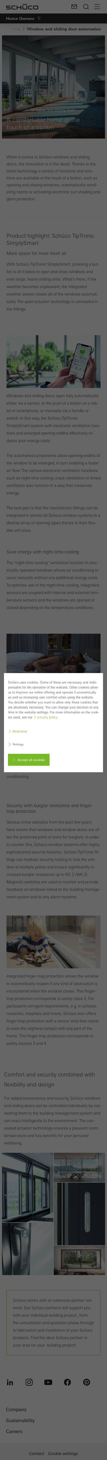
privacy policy (47, 717)
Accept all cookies (31, 760)
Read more (20, 731)
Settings (18, 744)
